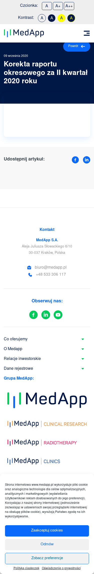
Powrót (73, 46)
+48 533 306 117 (51, 275)
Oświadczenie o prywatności (61, 568)
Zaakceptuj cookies (47, 530)
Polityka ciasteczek (26, 568)
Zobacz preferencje (47, 558)
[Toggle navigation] (86, 33)
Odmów (47, 544)
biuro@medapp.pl (51, 268)
